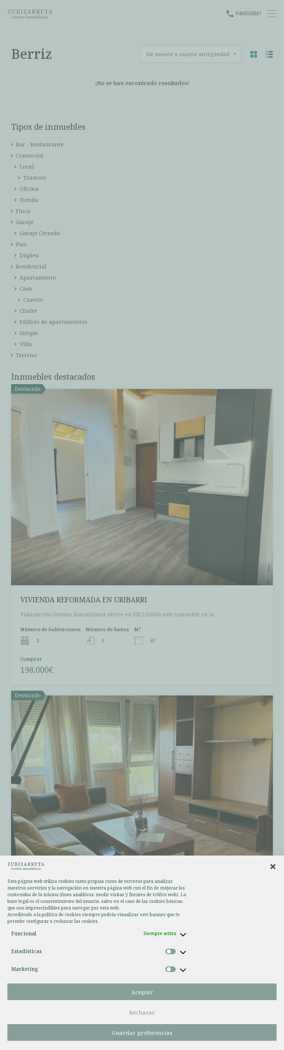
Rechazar (142, 1012)
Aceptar (142, 992)
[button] (273, 866)
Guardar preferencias (142, 1032)
